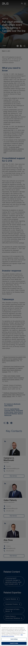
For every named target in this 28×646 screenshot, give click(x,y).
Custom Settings (14, 639)
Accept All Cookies (14, 643)
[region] (14, 635)
